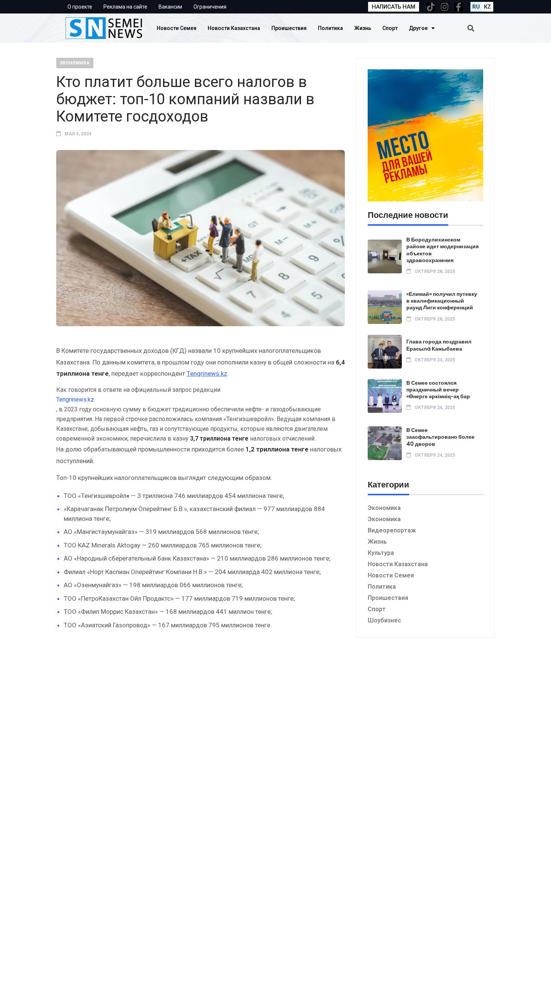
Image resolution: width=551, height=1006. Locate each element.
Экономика (75, 63)
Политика (330, 28)
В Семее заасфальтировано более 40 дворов (440, 436)
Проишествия (289, 28)
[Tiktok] (431, 7)
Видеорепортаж (392, 530)
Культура (381, 552)
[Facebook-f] (458, 7)
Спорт (390, 28)
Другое (418, 28)
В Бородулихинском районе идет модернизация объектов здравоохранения (442, 250)
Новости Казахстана (234, 28)
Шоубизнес (384, 620)
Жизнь (362, 28)
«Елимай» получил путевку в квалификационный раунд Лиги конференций (441, 300)
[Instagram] (444, 7)
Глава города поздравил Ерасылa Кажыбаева (439, 345)
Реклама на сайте (125, 7)
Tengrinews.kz (207, 373)
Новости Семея (176, 28)
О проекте (79, 7)
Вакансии (170, 7)
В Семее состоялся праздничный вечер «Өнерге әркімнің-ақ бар (438, 389)
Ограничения (209, 7)
